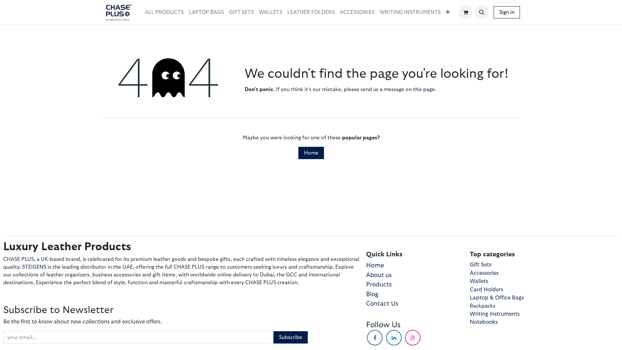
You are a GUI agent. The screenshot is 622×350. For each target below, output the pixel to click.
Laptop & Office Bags (497, 297)
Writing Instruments (495, 314)
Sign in (506, 12)
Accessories (484, 273)
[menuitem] (164, 12)
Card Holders (486, 289)
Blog (372, 294)
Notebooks (484, 322)
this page (424, 89)
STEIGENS (34, 267)
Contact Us (382, 303)
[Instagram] (412, 337)
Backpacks (482, 306)
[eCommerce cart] (465, 12)
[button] (482, 12)
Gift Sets (480, 264)
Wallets (479, 281)
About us (379, 275)
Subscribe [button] (290, 337)
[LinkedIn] (394, 337)
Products (379, 284)
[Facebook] (375, 337)
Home (311, 153)
